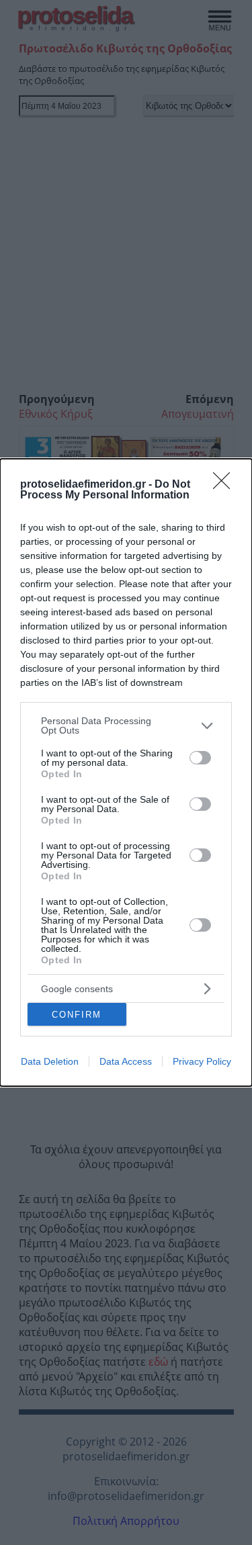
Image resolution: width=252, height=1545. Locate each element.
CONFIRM (76, 1015)
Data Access (125, 1061)
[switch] (200, 757)
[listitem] (126, 725)
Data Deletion (50, 1061)
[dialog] (126, 772)
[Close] (226, 485)
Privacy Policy (202, 1061)
